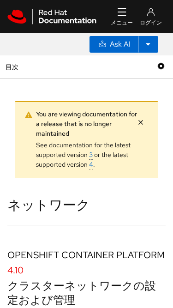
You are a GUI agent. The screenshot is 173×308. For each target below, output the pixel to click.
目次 (13, 66)
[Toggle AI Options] (148, 44)
